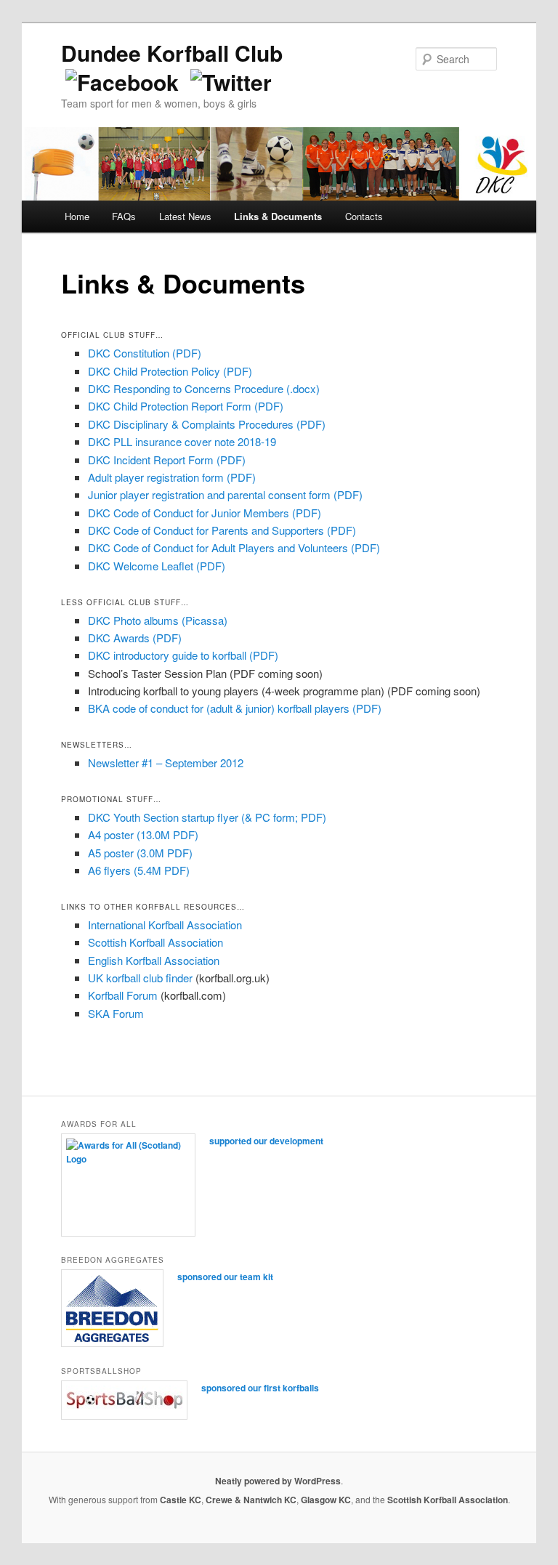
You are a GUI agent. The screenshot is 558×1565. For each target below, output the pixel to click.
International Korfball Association (165, 924)
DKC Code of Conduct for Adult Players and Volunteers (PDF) (234, 547)
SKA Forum (116, 1013)
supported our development (266, 1140)
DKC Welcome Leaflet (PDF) (156, 565)
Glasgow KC (326, 1499)
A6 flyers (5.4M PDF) (139, 870)
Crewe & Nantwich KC (251, 1499)
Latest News (185, 216)
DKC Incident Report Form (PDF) (167, 459)
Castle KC (180, 1499)
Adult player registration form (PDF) (172, 477)
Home (77, 216)
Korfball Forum (123, 995)
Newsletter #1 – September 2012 (165, 762)
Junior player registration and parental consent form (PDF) (225, 494)
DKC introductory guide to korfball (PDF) (183, 655)
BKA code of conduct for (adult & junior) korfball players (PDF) (234, 708)
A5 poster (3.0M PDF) (140, 852)
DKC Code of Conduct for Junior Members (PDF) (204, 512)
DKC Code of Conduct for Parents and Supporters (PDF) (222, 530)
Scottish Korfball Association (155, 942)
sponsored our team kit (225, 1276)
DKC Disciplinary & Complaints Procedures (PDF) (207, 424)
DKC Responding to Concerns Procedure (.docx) (204, 388)
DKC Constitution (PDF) (144, 352)
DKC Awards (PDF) (135, 637)
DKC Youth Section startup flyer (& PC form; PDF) (207, 817)
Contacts (364, 216)
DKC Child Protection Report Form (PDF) (185, 405)
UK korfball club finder (140, 977)
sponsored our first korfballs (260, 1387)
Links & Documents (278, 216)
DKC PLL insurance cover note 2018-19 (182, 441)
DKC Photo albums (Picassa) (157, 620)
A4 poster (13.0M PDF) (143, 834)
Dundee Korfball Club (172, 52)
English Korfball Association (153, 960)
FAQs (124, 216)
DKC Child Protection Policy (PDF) (170, 371)
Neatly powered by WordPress (278, 1480)
